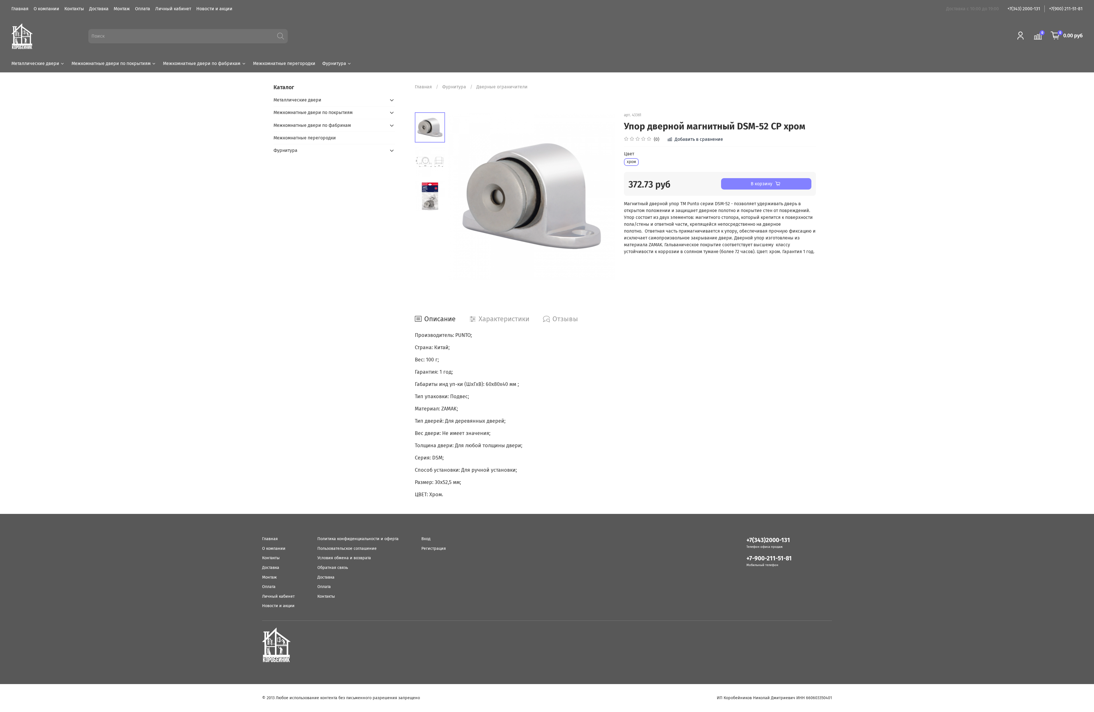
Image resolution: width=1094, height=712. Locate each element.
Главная (19, 8)
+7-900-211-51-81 (769, 558)
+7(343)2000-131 (768, 540)
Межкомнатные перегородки (284, 63)
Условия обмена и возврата (344, 558)
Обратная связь (332, 567)
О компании (46, 8)
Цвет (629, 153)
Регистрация (433, 548)
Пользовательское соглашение (347, 548)
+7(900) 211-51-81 (1066, 8)
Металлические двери (35, 63)
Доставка (99, 8)
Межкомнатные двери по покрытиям (111, 63)
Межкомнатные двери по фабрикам (201, 63)
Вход (425, 538)
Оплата (142, 8)
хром (631, 161)
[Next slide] (604, 196)
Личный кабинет (173, 8)
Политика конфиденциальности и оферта (358, 538)
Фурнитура (334, 63)
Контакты (74, 8)
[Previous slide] (459, 196)
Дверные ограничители (502, 86)
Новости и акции (214, 8)
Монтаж (122, 8)
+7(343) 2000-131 (1023, 8)
